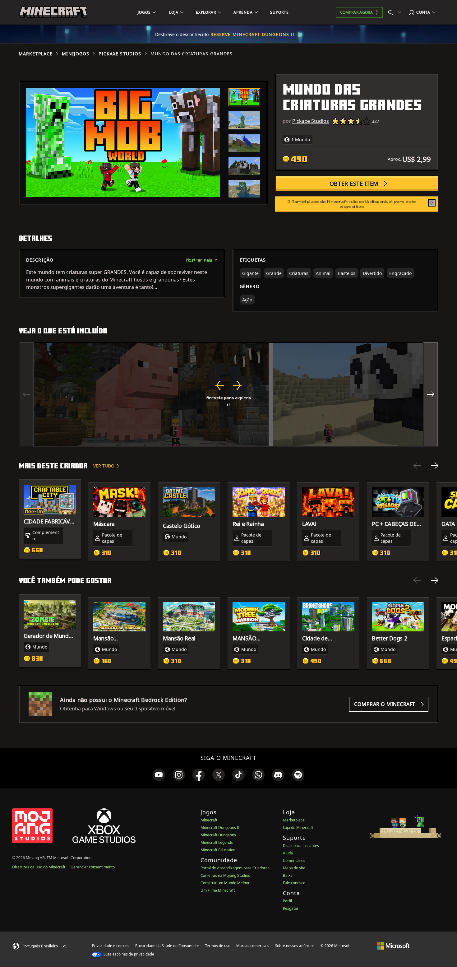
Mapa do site (294, 868)
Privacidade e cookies (110, 945)
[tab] (244, 97)
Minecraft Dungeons (218, 835)
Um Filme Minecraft (218, 890)
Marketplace (36, 54)
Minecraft (209, 820)
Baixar (288, 875)
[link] (159, 775)
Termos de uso (217, 945)
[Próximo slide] (434, 465)
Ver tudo (103, 466)
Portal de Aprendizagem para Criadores (235, 868)
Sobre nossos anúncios (295, 945)
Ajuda (288, 853)
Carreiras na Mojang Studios (225, 875)
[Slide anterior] (417, 465)
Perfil (287, 901)
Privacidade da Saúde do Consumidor (167, 945)
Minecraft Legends (217, 842)
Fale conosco (294, 883)
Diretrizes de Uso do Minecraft (38, 867)
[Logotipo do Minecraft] (53, 12)
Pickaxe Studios (120, 54)
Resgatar (290, 908)
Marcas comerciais (252, 945)
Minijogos (75, 54)
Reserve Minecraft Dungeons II (252, 34)
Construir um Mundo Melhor (225, 883)
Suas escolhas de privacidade (128, 954)
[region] (228, 394)
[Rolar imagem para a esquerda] (26, 394)
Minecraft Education (218, 850)
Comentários (294, 860)
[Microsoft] (393, 945)
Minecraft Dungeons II (220, 827)
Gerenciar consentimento (93, 867)
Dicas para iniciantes (301, 845)
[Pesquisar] (396, 12)
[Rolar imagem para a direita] (430, 394)
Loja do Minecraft (298, 827)
